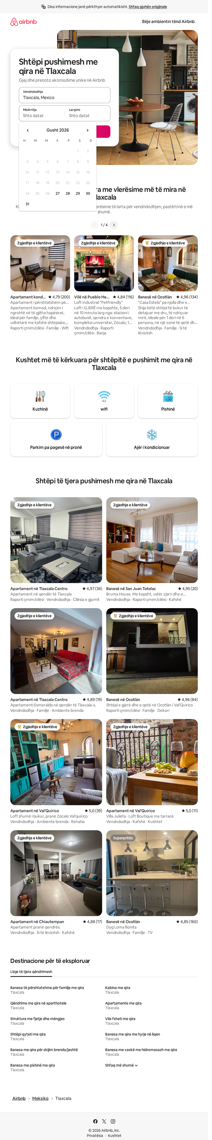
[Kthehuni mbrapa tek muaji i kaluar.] (27, 130)
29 (78, 193)
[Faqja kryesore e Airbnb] (23, 21)
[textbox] (41, 115)
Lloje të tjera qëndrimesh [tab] (31, 971)
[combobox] (64, 97)
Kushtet (115, 1135)
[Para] (114, 225)
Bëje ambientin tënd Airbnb (168, 21)
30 (88, 193)
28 (68, 193)
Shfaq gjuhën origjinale (148, 6)
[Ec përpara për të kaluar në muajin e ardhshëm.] (87, 130)
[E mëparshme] (94, 225)
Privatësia (95, 1135)
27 (58, 193)
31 (27, 204)
